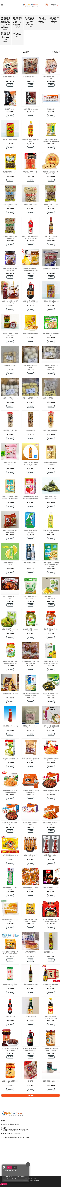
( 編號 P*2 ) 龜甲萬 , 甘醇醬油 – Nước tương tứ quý (30, 1049)
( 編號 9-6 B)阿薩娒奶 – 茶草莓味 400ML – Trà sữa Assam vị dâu (30, 498)
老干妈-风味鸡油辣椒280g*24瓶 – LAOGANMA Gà (10, 1049)
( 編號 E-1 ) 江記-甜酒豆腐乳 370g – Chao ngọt (51, 1049)
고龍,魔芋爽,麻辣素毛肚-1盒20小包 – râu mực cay (30, 791)
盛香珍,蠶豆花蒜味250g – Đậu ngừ (10, 172)
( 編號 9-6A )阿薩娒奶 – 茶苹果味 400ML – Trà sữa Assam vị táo (10, 498)
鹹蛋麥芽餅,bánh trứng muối (30, 333)
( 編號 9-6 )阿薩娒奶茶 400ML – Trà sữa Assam (51, 463)
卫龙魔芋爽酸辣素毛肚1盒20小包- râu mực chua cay (10, 791)
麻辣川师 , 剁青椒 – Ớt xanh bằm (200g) (30, 629)
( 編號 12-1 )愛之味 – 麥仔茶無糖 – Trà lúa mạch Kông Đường (30, 464)
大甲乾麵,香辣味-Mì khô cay (30, 76)
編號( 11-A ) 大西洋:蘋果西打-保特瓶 (30, 140)
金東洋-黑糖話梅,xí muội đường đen (10, 463)
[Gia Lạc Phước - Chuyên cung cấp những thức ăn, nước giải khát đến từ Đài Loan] (30, 4)
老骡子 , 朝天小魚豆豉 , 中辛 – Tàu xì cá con (10, 269)
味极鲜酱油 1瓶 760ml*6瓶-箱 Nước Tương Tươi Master (50, 985)
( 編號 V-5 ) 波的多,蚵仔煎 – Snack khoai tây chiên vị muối (51, 140)
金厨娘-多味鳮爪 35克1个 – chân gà (30, 856)
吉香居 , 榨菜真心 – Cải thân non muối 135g (51, 597)
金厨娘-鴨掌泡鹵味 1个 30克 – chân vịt (30, 888)
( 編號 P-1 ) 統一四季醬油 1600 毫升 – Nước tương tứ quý (30, 301)
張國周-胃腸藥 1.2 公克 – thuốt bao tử (51, 1081)
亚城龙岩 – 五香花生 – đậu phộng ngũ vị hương (51, 205)
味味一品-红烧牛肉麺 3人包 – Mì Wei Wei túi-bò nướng (51, 920)
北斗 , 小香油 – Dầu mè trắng (10, 726)
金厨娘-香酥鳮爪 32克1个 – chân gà (51, 856)
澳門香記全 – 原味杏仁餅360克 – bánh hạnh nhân (51, 172)
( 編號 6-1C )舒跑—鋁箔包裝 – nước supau (30, 531)
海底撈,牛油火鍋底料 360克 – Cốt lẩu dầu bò (30, 172)
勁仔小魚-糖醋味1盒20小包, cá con (10, 856)
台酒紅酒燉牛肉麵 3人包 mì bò (10, 693)
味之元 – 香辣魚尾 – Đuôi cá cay (10, 597)
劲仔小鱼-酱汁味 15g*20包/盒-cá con (10, 823)
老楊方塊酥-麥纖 (30, 430)
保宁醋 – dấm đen (10, 1016)
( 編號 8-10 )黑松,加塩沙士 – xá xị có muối (51, 301)
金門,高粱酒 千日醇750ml (30, 562)
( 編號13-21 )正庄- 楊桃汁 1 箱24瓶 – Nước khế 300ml (10, 759)
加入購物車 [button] (10, 84)
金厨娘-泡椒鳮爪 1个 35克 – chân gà (10, 888)
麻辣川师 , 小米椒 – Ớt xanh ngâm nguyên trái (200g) (10, 662)
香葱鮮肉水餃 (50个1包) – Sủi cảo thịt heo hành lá (30, 726)
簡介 (32, 1178)
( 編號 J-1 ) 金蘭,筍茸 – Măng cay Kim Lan (10, 334)
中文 (15, 1167)
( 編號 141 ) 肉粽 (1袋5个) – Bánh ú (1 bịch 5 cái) (51, 497)
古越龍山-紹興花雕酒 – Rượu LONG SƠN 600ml (30, 985)
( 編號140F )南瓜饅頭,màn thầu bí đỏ (30, 398)
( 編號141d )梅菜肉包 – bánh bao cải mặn (10, 398)
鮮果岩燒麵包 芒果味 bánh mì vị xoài (10, 920)
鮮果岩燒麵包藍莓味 (30, 952)
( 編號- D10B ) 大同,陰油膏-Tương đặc (51, 237)
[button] (2, 5)
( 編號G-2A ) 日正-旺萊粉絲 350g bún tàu (10, 985)
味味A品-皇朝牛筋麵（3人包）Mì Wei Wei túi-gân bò (30, 920)
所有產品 (55, 52)
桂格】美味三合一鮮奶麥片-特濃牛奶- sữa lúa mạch (31, 694)
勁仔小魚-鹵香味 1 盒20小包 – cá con (30, 823)
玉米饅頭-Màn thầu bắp (10, 365)
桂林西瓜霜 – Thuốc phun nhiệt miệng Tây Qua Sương (51, 662)
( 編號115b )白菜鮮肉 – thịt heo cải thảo (51, 398)
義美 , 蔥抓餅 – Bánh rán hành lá (51, 334)
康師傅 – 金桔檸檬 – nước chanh (10, 563)
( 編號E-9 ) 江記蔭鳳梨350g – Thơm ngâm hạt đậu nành (30, 269)
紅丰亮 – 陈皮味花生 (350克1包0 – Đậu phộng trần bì (30, 759)
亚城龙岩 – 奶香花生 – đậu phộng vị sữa (10, 205)
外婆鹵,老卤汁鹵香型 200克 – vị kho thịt (51, 888)
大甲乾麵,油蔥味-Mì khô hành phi (50, 77)
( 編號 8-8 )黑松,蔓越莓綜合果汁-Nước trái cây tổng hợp (30, 237)
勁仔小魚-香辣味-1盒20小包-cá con (51, 823)
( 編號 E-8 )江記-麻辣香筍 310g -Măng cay (10, 1081)
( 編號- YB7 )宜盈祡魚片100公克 (51, 268)
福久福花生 (30, 1081)
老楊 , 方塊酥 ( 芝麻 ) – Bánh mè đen (10, 431)
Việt (9, 1167)
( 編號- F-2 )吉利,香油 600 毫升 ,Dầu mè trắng (10, 301)
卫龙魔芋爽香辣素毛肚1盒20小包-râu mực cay (50, 759)
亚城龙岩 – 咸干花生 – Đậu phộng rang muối (10, 237)
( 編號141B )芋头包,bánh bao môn (30, 366)
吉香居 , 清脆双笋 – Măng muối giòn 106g (10, 629)
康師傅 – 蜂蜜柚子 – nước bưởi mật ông (51, 531)
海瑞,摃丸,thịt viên (10, 109)
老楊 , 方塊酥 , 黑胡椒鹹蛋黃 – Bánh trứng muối (50, 431)
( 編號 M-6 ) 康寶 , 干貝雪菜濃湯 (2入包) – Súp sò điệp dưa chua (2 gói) (51, 564)
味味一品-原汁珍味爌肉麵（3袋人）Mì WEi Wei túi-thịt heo (10, 952)
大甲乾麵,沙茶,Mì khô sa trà (10, 76)
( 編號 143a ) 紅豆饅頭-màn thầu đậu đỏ (51, 366)
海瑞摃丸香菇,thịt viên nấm (31, 109)
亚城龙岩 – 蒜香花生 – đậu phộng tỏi (30, 205)
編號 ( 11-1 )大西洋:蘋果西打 (10, 139)
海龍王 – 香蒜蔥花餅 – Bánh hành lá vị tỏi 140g (30, 597)
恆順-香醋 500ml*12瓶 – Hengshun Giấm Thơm (51, 1017)
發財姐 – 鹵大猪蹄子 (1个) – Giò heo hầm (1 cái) (30, 662)
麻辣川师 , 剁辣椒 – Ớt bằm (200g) (51, 629)
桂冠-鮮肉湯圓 (50, 109)
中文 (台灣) (53, 4)
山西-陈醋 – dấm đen (30, 1016)
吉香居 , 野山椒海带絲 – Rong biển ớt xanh (50, 694)
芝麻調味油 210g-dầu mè (50, 952)
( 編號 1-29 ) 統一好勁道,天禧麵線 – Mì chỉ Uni (51, 726)
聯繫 (35, 1178)
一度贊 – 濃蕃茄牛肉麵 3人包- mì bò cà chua (10, 531)
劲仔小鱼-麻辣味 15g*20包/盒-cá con (51, 791)
